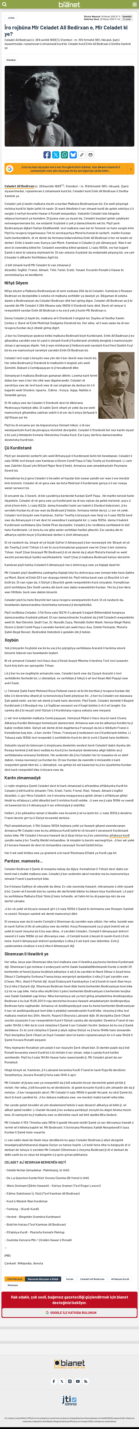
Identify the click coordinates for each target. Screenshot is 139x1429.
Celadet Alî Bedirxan (19, 186)
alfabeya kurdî (119, 835)
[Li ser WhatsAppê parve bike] (64, 154)
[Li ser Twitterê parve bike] (55, 154)
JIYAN (11, 17)
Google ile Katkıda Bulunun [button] (73, 1313)
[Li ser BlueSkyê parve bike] (73, 154)
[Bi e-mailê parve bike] (90, 154)
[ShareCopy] (81, 154)
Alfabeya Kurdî (120, 1278)
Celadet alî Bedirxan (92, 1278)
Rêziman (13, 1285)
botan (69, 1278)
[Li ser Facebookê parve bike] (47, 154)
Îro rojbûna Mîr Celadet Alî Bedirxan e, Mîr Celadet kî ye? (66, 30)
